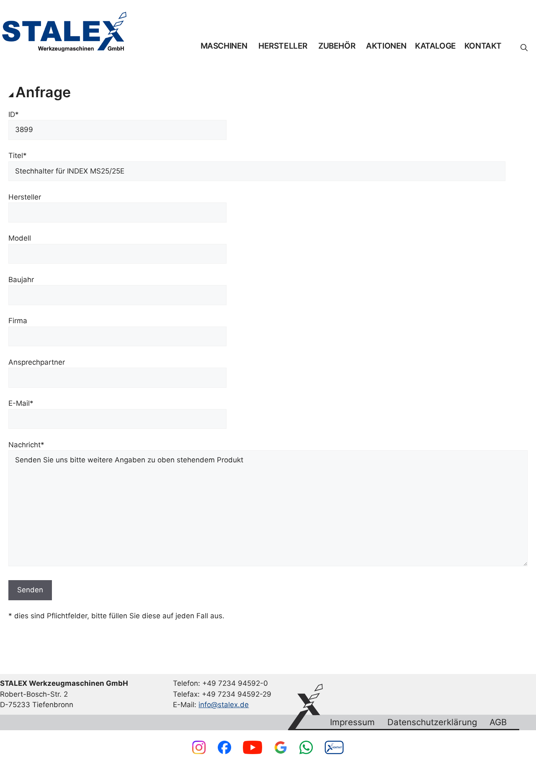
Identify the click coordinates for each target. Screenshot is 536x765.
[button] (524, 47)
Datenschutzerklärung (432, 722)
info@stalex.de (223, 704)
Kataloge (435, 46)
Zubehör (336, 46)
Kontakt (483, 46)
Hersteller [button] (282, 46)
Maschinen (224, 46)
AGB (498, 722)
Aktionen (386, 46)
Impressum (352, 722)
